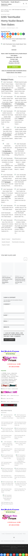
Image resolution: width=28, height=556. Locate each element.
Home (2, 9)
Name (6, 315)
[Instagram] (2, 36)
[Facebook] (2, 34)
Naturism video (8, 9)
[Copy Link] (7, 36)
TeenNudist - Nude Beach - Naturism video (14, 546)
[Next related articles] (25, 259)
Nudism (4, 27)
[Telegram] (5, 36)
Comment (7, 304)
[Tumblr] (23, 34)
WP (9, 549)
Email (6, 321)
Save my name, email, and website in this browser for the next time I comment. (14, 334)
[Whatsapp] (21, 34)
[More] (10, 36)
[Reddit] (7, 34)
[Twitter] (5, 34)
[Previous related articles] (22, 259)
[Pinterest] (13, 34)
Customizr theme (21, 549)
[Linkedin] (10, 34)
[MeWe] (15, 34)
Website (6, 327)
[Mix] (18, 34)
